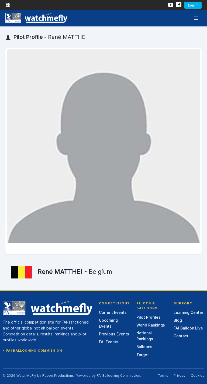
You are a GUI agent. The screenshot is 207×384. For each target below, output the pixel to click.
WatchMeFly (26, 375)
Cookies (197, 375)
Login (193, 5)
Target (142, 354)
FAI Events (108, 341)
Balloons (144, 346)
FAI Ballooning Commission (34, 350)
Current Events (113, 312)
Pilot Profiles (148, 317)
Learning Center (188, 312)
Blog (178, 320)
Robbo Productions (58, 375)
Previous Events (114, 334)
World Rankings (150, 325)
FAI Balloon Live (188, 328)
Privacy (179, 375)
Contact (181, 336)
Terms (163, 375)
